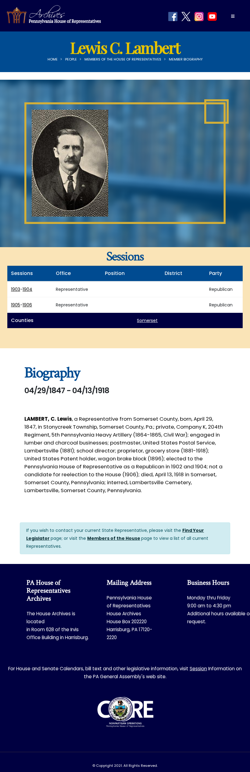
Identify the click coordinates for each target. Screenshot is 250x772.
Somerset (147, 320)
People (71, 59)
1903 (15, 289)
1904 (27, 289)
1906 (27, 305)
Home (53, 59)
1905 (15, 305)
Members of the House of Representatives (122, 59)
